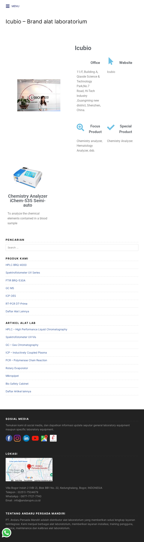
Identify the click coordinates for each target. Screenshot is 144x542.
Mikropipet (12, 375)
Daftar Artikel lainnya (18, 391)
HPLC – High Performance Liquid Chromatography (36, 329)
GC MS (10, 288)
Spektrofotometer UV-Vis (21, 337)
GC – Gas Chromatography (22, 344)
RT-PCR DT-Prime (16, 303)
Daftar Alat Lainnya (17, 311)
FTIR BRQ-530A (15, 280)
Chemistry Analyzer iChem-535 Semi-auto (27, 201)
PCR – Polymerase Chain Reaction (26, 360)
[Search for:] (72, 247)
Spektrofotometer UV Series (23, 272)
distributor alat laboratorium (67, 519)
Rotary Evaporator (17, 368)
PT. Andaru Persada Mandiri (23, 519)
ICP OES (11, 295)
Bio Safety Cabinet (17, 383)
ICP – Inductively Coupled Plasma (26, 352)
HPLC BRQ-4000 (16, 264)
